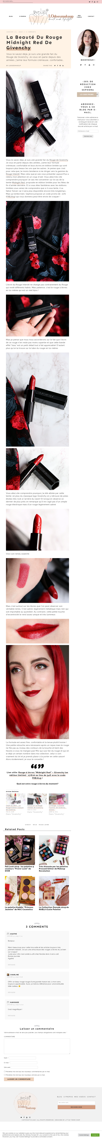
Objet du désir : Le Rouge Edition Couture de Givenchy (15, 807)
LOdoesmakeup (15, 65)
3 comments (31, 32)
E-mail (7, 1062)
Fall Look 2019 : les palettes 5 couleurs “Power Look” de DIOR (19, 869)
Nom (6, 1058)
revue (35, 824)
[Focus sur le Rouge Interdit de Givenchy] (37, 799)
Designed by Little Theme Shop (67, 1120)
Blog (11, 16)
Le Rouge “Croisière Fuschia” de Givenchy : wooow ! (58, 807)
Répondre (11, 965)
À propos (22, 16)
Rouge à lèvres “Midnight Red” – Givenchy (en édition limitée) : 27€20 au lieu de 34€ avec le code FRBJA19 (38, 775)
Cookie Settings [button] (84, 1135)
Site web (7, 1067)
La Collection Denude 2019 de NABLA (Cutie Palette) (54, 908)
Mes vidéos (80, 1097)
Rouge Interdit (13, 174)
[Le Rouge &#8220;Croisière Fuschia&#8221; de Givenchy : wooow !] (58, 799)
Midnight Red (18, 182)
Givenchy (28, 824)
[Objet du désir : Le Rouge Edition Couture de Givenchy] (15, 799)
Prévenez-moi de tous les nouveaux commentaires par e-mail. (28, 1071)
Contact (91, 16)
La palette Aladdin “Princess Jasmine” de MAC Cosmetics (19, 908)
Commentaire (9, 1036)
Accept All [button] (95, 1135)
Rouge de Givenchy (59, 160)
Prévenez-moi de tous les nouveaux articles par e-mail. (25, 1075)
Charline (14, 975)
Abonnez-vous (88, 136)
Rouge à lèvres (44, 824)
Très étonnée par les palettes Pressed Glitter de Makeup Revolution (53, 869)
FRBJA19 (11, 196)
